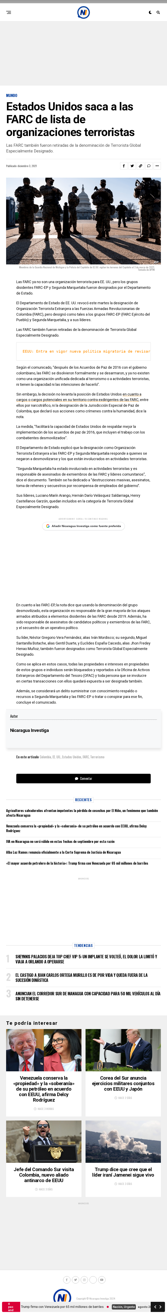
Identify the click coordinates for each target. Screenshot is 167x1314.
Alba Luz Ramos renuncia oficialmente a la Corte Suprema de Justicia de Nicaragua (63, 852)
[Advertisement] (83, 53)
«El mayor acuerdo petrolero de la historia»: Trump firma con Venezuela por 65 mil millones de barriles (77, 863)
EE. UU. (57, 757)
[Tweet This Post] (132, 166)
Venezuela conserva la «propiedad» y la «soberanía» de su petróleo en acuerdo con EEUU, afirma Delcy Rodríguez (76, 828)
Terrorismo (97, 757)
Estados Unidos (71, 757)
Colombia (45, 757)
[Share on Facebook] (123, 166)
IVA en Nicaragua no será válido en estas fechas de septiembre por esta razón (60, 841)
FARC (86, 757)
